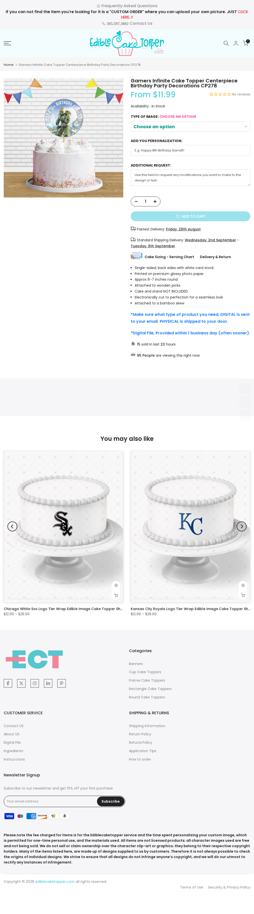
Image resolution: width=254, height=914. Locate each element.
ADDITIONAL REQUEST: (151, 165)
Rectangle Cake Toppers (150, 688)
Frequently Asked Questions (129, 6)
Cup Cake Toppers (145, 671)
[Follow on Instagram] (35, 683)
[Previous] (12, 526)
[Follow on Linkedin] (48, 683)
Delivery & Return (215, 256)
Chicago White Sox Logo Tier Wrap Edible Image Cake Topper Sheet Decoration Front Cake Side (90, 608)
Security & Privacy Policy (229, 887)
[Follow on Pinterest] (61, 683)
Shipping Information (147, 725)
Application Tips (142, 750)
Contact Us (129, 23)
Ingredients (13, 750)
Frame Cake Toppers (147, 680)
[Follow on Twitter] (21, 683)
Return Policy (140, 734)
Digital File (12, 742)
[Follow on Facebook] (8, 683)
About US (11, 734)
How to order (140, 759)
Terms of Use (191, 887)
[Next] (242, 526)
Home (9, 64)
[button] (221, 94)
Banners (136, 663)
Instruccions (14, 759)
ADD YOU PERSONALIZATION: (156, 141)
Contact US (14, 725)
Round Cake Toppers (147, 697)
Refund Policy (140, 742)
